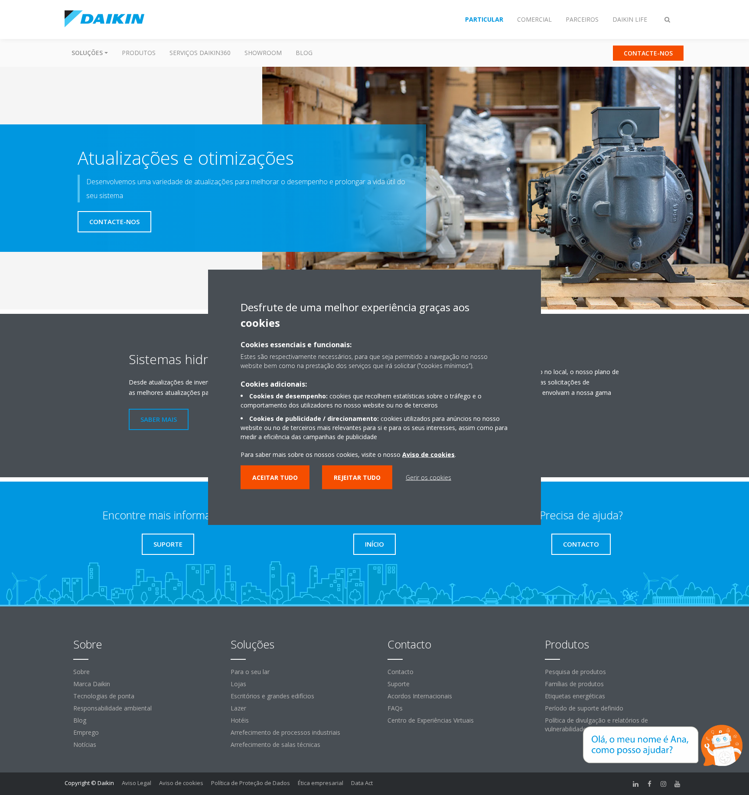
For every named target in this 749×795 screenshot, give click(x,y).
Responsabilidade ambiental (112, 708)
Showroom (263, 53)
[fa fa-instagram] (664, 784)
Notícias (84, 744)
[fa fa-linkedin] (636, 784)
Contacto (401, 672)
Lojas (238, 684)
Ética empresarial (320, 783)
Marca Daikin (91, 684)
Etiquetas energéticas (575, 696)
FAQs (395, 708)
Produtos (139, 53)
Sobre (81, 672)
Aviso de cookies (181, 783)
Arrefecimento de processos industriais (285, 732)
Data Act (362, 783)
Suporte (399, 684)
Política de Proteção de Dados (250, 783)
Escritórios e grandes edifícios (272, 696)
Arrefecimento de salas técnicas (275, 744)
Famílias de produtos (574, 684)
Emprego (86, 732)
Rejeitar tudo (357, 477)
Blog (304, 53)
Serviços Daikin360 (200, 53)
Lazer (238, 708)
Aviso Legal (136, 783)
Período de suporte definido (584, 708)
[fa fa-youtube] (677, 784)
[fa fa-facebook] (650, 784)
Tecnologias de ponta (103, 696)
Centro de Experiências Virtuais (431, 720)
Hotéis (240, 720)
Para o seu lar (250, 672)
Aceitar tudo (275, 477)
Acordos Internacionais (420, 696)
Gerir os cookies (428, 477)
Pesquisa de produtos (575, 672)
